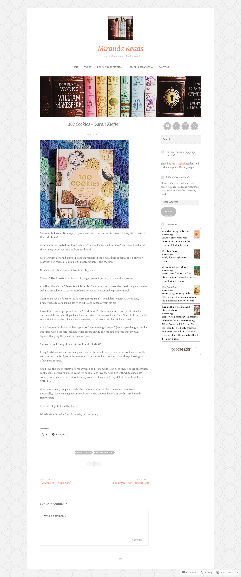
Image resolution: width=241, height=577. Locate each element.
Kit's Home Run (169, 287)
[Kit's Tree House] (197, 258)
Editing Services (140, 67)
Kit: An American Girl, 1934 (175, 267)
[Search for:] (181, 139)
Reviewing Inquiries (109, 67)
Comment (137, 539)
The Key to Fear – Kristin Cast (131, 481)
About (88, 67)
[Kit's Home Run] (197, 294)
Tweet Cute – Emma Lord (55, 481)
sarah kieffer (104, 452)
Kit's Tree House (170, 251)
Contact (164, 67)
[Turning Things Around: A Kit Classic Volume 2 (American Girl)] (197, 314)
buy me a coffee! (176, 163)
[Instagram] (185, 126)
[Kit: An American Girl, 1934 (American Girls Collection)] (197, 275)
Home (75, 67)
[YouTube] (167, 126)
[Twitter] (194, 126)
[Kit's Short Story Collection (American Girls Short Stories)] (197, 238)
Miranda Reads (120, 48)
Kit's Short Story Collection (175, 231)
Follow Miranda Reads (178, 177)
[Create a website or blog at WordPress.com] (120, 559)
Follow (168, 211)
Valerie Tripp (168, 235)
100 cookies (84, 452)
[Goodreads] (176, 126)
